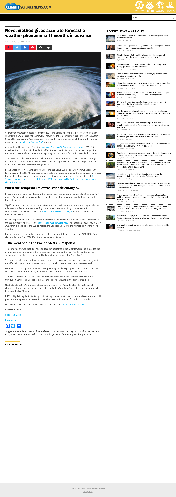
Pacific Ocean (37, 334)
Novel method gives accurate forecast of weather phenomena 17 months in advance (143, 37)
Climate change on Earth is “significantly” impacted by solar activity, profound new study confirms (141, 65)
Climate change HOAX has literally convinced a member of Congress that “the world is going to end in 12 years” (141, 56)
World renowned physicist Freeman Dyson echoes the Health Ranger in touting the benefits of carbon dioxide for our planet (143, 217)
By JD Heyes (129, 179)
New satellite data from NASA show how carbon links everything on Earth (143, 226)
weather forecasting (63, 334)
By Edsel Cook (130, 40)
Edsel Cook (24, 42)
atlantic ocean (27, 331)
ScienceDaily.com (13, 315)
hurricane (92, 331)
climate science (42, 331)
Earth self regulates (69, 331)
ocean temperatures (20, 334)
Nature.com (10, 320)
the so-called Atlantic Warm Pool (52, 223)
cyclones (55, 331)
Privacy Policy (88, 492)
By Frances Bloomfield (133, 230)
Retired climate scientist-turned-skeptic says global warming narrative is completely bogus (142, 75)
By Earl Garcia (130, 88)
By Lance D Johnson (132, 190)
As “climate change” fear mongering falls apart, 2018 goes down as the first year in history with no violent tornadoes (50, 179)
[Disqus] (53, 380)
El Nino (83, 331)
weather (48, 334)
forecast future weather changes (57, 211)
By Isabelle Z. (130, 139)
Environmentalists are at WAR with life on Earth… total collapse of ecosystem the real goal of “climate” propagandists (143, 94)
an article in (31, 142)
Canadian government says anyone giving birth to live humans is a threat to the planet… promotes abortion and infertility (144, 154)
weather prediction (83, 334)
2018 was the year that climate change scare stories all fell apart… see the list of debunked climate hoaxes (141, 103)
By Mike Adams (131, 60)
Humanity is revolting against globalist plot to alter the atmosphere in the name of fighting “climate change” (139, 175)
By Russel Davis (131, 69)
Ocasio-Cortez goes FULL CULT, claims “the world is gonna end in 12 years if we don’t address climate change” (143, 47)
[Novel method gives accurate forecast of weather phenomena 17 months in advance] (28, 10)
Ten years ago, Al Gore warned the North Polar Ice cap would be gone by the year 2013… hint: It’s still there (143, 145)
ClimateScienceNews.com (72, 304)
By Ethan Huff (130, 50)
